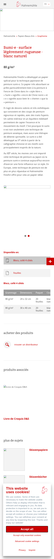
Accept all (27, 529)
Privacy (22, 550)
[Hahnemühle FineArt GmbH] (26, 4)
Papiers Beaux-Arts (26, 36)
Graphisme (42, 36)
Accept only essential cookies (27, 535)
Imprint (32, 550)
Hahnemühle (9, 36)
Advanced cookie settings (27, 541)
